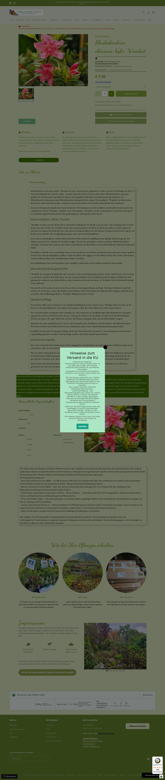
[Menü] (161, 758)
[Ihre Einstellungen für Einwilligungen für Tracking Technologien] (161, 776)
